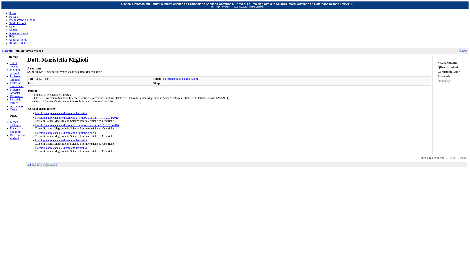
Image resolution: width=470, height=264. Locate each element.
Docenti (13, 16)
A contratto (16, 106)
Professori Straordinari (17, 84)
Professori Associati (15, 91)
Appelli (13, 29)
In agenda (444, 76)
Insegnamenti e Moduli (22, 19)
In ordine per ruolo (15, 71)
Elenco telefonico (15, 123)
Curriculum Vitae (449, 71)
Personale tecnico (15, 101)
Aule (12, 26)
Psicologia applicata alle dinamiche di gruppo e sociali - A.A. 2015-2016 (77, 125)
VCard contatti (447, 62)
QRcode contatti (448, 67)
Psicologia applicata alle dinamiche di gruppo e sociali (66, 132)
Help (12, 36)
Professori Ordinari (15, 78)
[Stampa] (55, 166)
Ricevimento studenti (17, 136)
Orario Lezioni (17, 23)
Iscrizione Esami (18, 33)
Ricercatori (16, 96)
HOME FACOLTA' (20, 43)
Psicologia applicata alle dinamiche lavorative (61, 113)
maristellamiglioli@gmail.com (180, 78)
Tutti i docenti (14, 65)
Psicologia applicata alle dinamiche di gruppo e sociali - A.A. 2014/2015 (77, 117)
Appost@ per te (18, 39)
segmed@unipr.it (223, 7)
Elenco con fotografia (16, 130)
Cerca (13, 109)
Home (12, 13)
